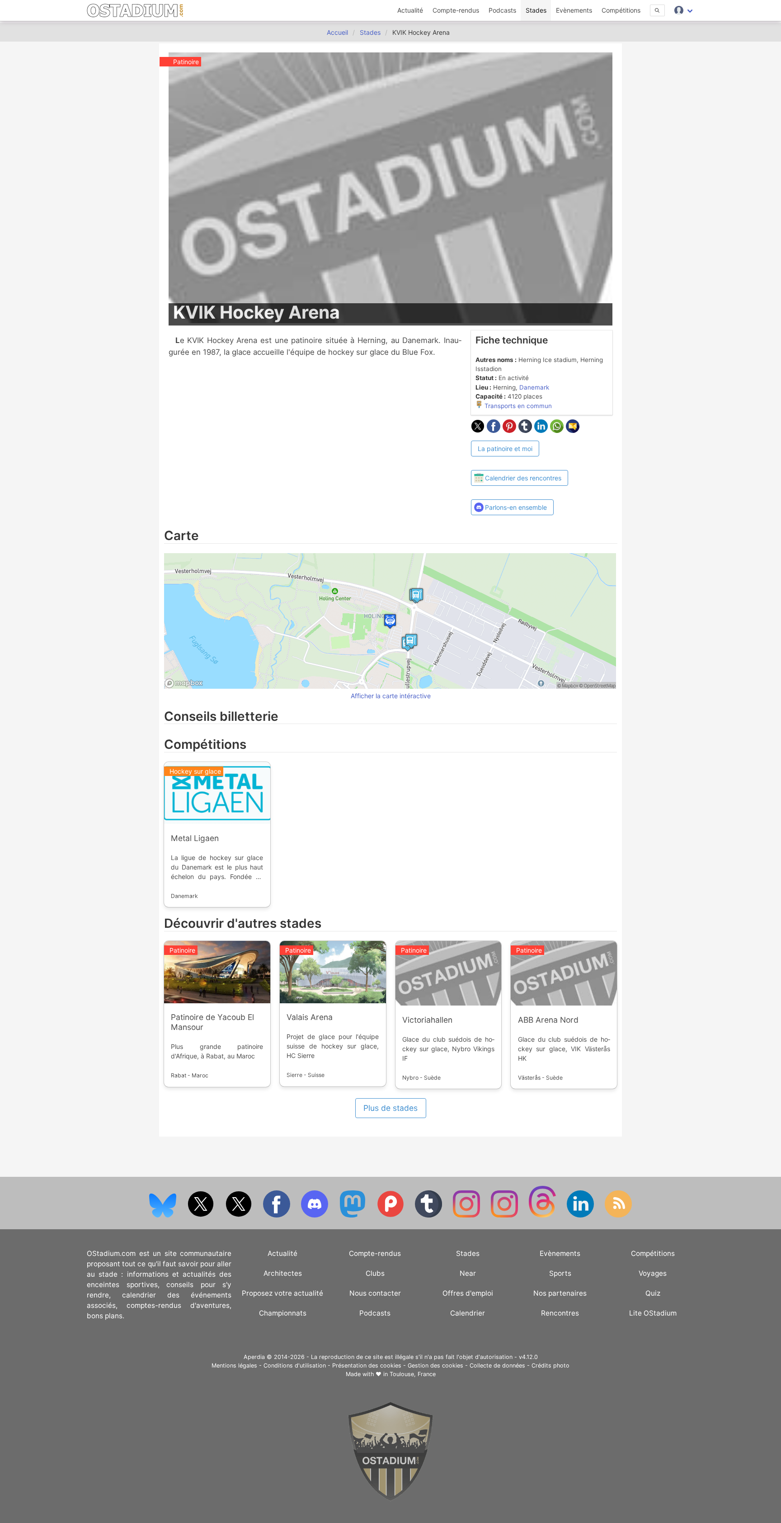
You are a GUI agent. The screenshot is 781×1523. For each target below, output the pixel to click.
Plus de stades (390, 1108)
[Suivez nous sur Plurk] (391, 1215)
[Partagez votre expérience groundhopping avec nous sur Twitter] (201, 1215)
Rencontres (560, 1313)
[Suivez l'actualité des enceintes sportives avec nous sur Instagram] (505, 1215)
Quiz (652, 1293)
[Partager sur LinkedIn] (542, 430)
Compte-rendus (456, 10)
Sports (560, 1273)
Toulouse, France (413, 1374)
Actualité (410, 10)
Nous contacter (375, 1293)
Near (468, 1273)
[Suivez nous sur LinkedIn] (581, 1215)
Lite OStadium (653, 1313)
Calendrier (467, 1313)
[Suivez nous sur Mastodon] (353, 1215)
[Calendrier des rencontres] (520, 461)
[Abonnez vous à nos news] (618, 1215)
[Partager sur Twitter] (479, 430)
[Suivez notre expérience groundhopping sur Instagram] (467, 1215)
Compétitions (621, 10)
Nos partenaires (560, 1293)
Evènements (574, 10)
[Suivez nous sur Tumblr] (429, 1215)
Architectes (282, 1273)
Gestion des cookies (435, 1365)
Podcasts (502, 10)
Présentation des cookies (366, 1365)
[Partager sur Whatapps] (558, 430)
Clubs (375, 1273)
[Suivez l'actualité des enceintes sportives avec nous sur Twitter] (239, 1215)
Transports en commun (517, 405)
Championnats (282, 1313)
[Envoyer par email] (572, 430)
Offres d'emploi (467, 1293)
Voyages (653, 1273)
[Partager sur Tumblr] (526, 430)
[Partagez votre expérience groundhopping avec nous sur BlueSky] (163, 1215)
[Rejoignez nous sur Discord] (315, 1215)
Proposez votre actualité (282, 1293)
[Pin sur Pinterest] (510, 430)
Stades (536, 10)
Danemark (534, 387)
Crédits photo (550, 1365)
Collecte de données (497, 1365)
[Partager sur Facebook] (495, 430)
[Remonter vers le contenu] (390, 1499)
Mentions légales (234, 1365)
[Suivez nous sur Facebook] (277, 1215)
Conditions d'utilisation (294, 1365)
